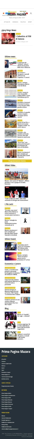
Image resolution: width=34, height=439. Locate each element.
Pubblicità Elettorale (6, 427)
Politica (23, 22)
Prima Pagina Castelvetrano (8, 395)
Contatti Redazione (6, 418)
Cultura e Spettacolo (6, 363)
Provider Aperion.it (6, 420)
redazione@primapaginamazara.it (10, 429)
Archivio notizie (5, 379)
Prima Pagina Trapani (7, 408)
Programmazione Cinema (8, 386)
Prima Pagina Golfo (6, 397)
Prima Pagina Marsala (7, 400)
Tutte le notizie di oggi (7, 376)
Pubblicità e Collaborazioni (8, 422)
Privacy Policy (5, 424)
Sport (30, 22)
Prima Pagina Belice (6, 393)
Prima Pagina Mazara (7, 402)
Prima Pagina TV (5, 374)
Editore (3, 416)
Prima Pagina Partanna (7, 404)
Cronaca (15, 22)
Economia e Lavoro (6, 372)
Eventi (3, 368)
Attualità (7, 22)
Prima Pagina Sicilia (6, 406)
